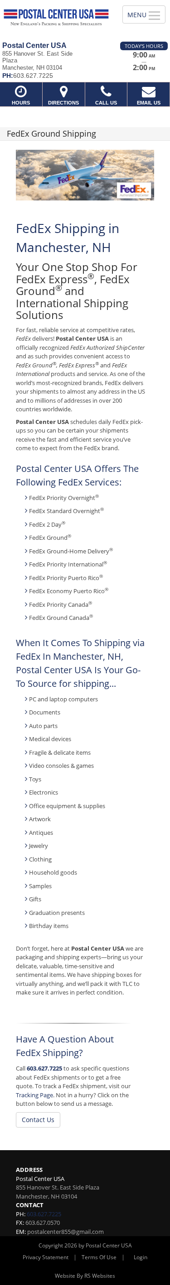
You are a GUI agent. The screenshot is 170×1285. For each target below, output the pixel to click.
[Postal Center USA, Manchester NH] (56, 17)
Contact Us (38, 1119)
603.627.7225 (44, 1068)
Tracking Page (34, 1095)
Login (140, 1257)
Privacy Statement (45, 1257)
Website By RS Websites (85, 1276)
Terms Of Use (99, 1257)
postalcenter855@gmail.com (65, 1232)
